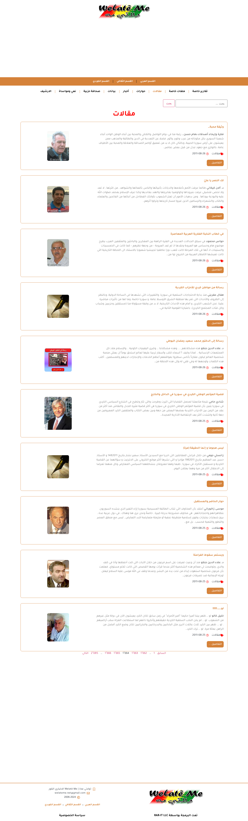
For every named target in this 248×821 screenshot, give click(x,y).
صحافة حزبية (92, 91)
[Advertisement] (124, 50)
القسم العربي (147, 81)
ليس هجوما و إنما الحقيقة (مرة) (203, 448)
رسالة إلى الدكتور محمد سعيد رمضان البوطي (195, 341)
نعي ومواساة (67, 91)
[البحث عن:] (201, 103)
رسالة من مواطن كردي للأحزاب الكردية (199, 287)
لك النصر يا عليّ (214, 180)
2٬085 (94, 653)
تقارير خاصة (200, 91)
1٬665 (117, 653)
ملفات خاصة (177, 91)
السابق (161, 653)
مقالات (157, 91)
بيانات (112, 91)
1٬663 (135, 653)
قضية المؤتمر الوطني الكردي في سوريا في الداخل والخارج (187, 394)
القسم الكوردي (101, 81)
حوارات (140, 91)
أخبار (126, 91)
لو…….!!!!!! (218, 608)
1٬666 (108, 653)
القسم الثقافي (125, 81)
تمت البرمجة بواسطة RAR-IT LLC (176, 815)
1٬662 (144, 653)
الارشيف (45, 91)
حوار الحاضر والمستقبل (209, 501)
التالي (85, 653)
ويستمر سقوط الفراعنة (208, 555)
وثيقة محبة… (216, 127)
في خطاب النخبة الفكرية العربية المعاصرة (197, 234)
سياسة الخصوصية (72, 815)
